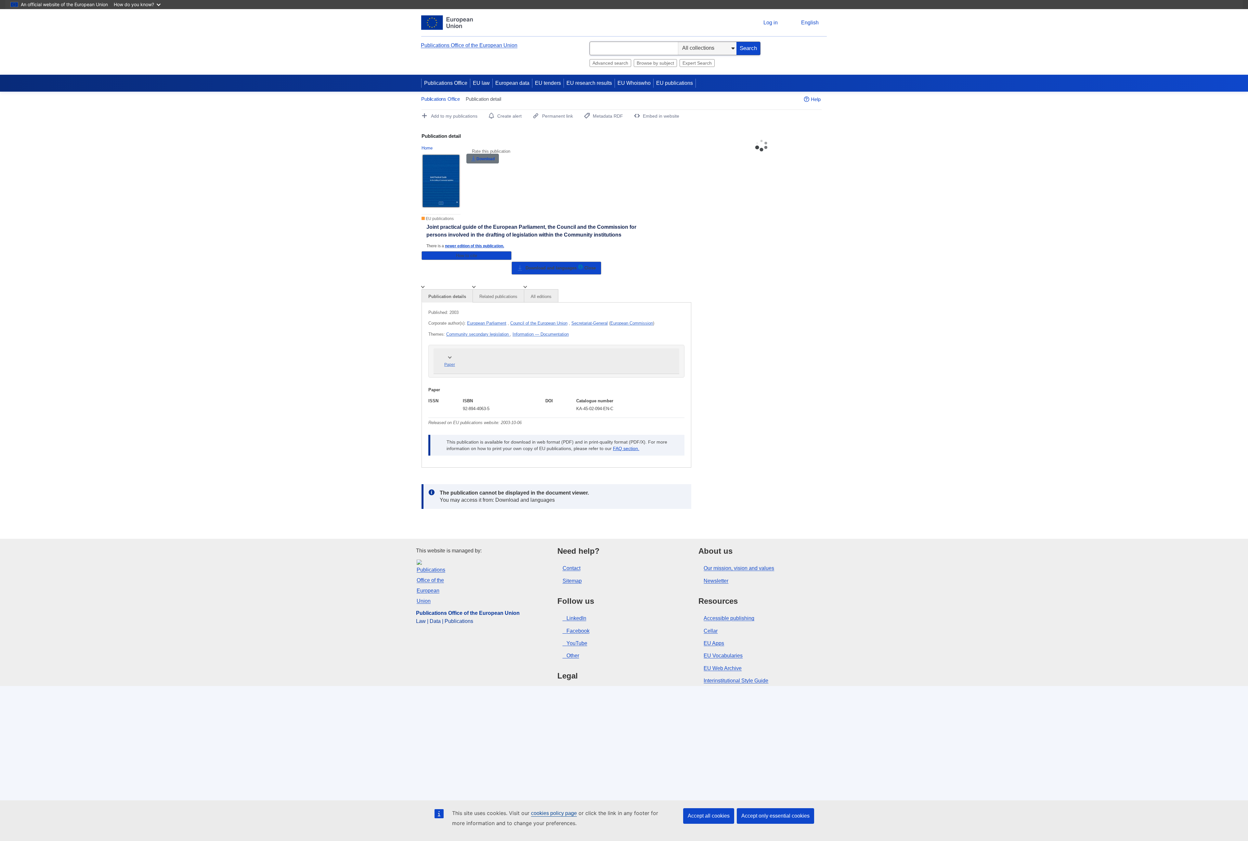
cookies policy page (554, 813)
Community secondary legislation (478, 334)
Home (427, 148)
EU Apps (714, 643)
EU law (481, 83)
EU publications (674, 83)
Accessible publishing (729, 618)
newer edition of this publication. (474, 246)
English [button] (810, 22)
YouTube (576, 643)
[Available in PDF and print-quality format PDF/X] (580, 267)
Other (572, 655)
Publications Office (445, 83)
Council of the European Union (538, 323)
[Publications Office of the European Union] (447, 22)
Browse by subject (655, 63)
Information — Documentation (541, 334)
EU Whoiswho (634, 83)
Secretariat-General (589, 323)
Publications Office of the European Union (469, 45)
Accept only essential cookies (775, 816)
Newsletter (716, 581)
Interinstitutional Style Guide (736, 680)
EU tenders (548, 83)
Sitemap (572, 581)
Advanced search (610, 63)
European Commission (631, 323)
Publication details (447, 296)
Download (485, 159)
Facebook (578, 631)
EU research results (589, 83)
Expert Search (697, 63)
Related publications (498, 296)
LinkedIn (576, 618)
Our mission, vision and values (739, 568)
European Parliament (486, 323)
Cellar (711, 631)
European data (512, 83)
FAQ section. (626, 448)
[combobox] (634, 48)
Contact (571, 568)
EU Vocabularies (723, 655)
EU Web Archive (723, 668)
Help (816, 99)
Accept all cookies (709, 816)
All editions (541, 296)
